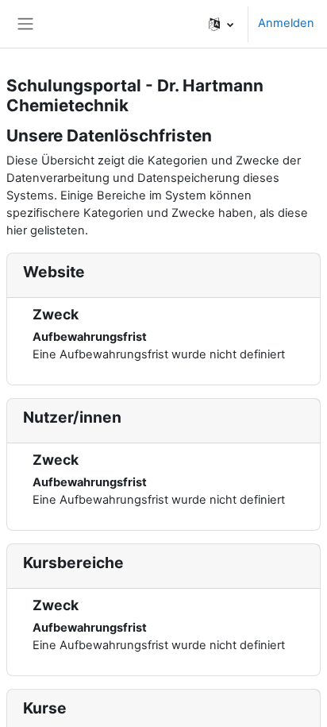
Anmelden (286, 23)
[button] (221, 24)
